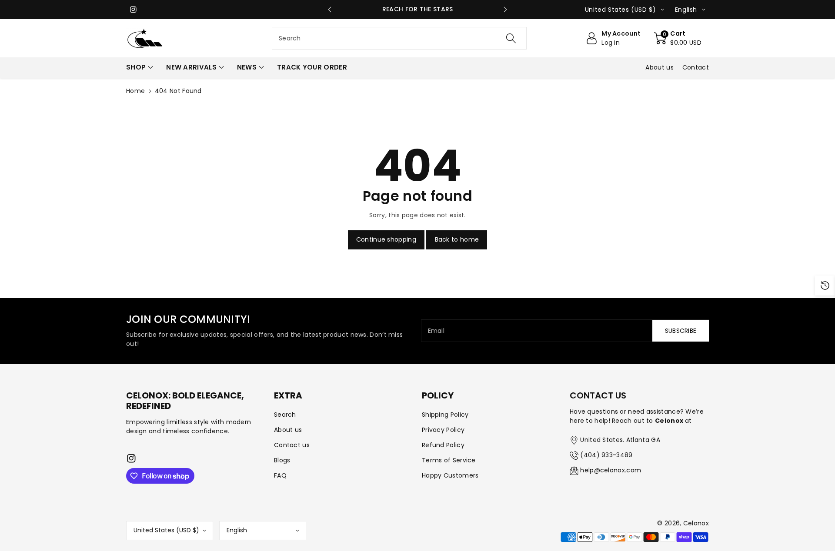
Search (285, 414)
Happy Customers (450, 475)
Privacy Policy (443, 429)
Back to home (457, 239)
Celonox (696, 523)
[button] (678, 38)
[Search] (511, 38)
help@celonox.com (610, 470)
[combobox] (399, 38)
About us (288, 429)
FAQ (280, 475)
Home (135, 90)
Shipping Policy (445, 414)
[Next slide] (506, 9)
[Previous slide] (330, 9)
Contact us (292, 445)
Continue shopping (386, 239)
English (237, 530)
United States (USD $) (166, 530)
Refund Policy (443, 445)
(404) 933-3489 (606, 455)
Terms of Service (449, 460)
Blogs (282, 460)
